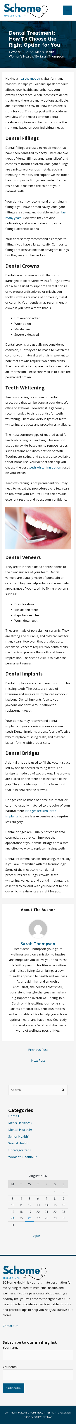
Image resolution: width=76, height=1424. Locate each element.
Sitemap (47, 1417)
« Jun (36, 1236)
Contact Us (10, 1326)
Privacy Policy (33, 1417)
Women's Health (21, 56)
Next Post (38, 1060)
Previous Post (38, 1049)
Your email (10, 1367)
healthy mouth (29, 78)
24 (12, 1218)
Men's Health (44, 52)
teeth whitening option (44, 467)
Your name (10, 1347)
